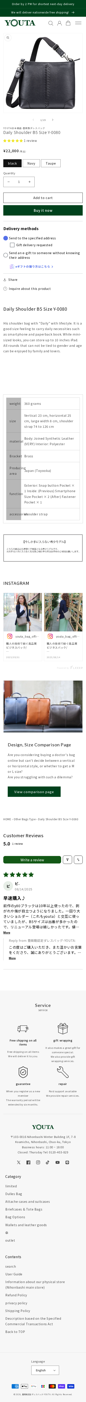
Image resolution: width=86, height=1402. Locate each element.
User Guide (13, 1274)
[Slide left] (33, 120)
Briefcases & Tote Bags (23, 1209)
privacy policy (16, 1303)
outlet (10, 1240)
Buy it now (43, 210)
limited (11, 1186)
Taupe (51, 163)
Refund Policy (16, 1295)
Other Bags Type (25, 819)
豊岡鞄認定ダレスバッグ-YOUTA (36, 1394)
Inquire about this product (30, 288)
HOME (7, 819)
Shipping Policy (17, 1310)
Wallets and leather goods (26, 1225)
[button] (13, 140)
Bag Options (15, 1217)
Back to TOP (15, 1331)
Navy (31, 163)
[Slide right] (53, 120)
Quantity (9, 173)
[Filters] (67, 860)
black (12, 163)
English (41, 1370)
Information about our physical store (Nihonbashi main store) (35, 1284)
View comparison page (34, 791)
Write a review (32, 859)
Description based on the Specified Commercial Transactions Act (33, 1321)
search (10, 1266)
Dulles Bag (13, 1194)
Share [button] (13, 279)
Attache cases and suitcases (27, 1201)
